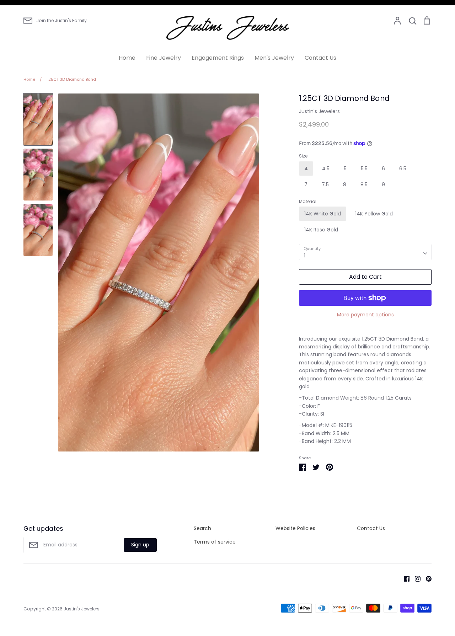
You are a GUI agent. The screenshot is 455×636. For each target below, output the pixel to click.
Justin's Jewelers (319, 111)
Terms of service (215, 541)
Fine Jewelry (163, 58)
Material (307, 201)
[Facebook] (404, 578)
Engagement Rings (218, 58)
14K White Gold (322, 213)
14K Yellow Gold (374, 213)
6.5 (402, 168)
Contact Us (320, 58)
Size (303, 156)
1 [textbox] (304, 255)
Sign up (140, 544)
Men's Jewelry (274, 58)
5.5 (364, 168)
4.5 (326, 168)
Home (127, 58)
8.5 (364, 184)
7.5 (325, 184)
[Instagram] (415, 578)
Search (202, 528)
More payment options (365, 314)
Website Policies (295, 528)
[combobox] (365, 252)
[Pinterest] (426, 578)
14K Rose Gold (321, 229)
